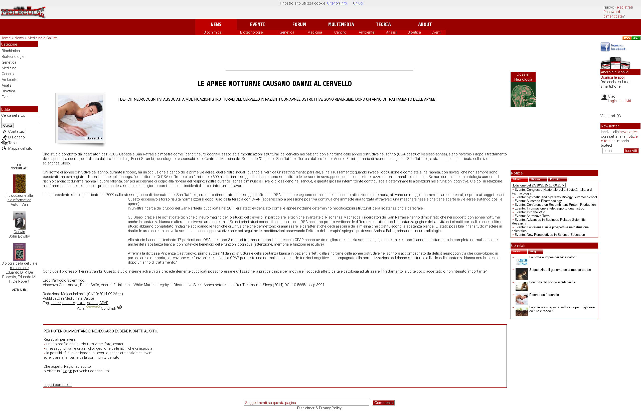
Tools (13, 143)
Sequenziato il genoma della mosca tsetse (560, 270)
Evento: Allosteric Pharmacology (538, 201)
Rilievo (539, 178)
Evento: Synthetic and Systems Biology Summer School (556, 197)
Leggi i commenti (58, 384)
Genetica (287, 32)
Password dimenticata (613, 14)
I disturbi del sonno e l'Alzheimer (552, 282)
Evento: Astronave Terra (532, 216)
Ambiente (366, 32)
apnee (56, 303)
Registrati (625, 7)
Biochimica (213, 32)
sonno (92, 303)
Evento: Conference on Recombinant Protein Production (555, 205)
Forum (299, 24)
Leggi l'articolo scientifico (63, 280)
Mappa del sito (20, 148)
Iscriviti (625, 101)
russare (68, 303)
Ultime (520, 178)
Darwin (19, 232)
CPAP (103, 303)
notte (81, 303)
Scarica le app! (612, 77)
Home (6, 38)
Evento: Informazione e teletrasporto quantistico (549, 208)
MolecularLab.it (73, 294)
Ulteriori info (337, 3)
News (216, 24)
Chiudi (358, 3)
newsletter (628, 132)
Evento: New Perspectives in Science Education (550, 235)
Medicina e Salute (42, 38)
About (425, 24)
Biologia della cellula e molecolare (19, 265)
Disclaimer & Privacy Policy (319, 408)
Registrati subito (77, 366)
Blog (536, 251)
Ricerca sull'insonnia (544, 295)
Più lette (558, 178)
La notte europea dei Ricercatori (552, 257)
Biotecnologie (251, 32)
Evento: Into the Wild (530, 212)
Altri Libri (19, 289)
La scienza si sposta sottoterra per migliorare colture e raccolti (562, 309)
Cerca (7, 125)
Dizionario (16, 137)
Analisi (391, 32)
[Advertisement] (319, 55)
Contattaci (17, 131)
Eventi (257, 24)
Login (67, 371)
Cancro (340, 32)
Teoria (383, 24)
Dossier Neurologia (523, 77)
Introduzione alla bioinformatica (19, 197)
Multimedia (341, 24)
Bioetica (414, 32)
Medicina (314, 32)
